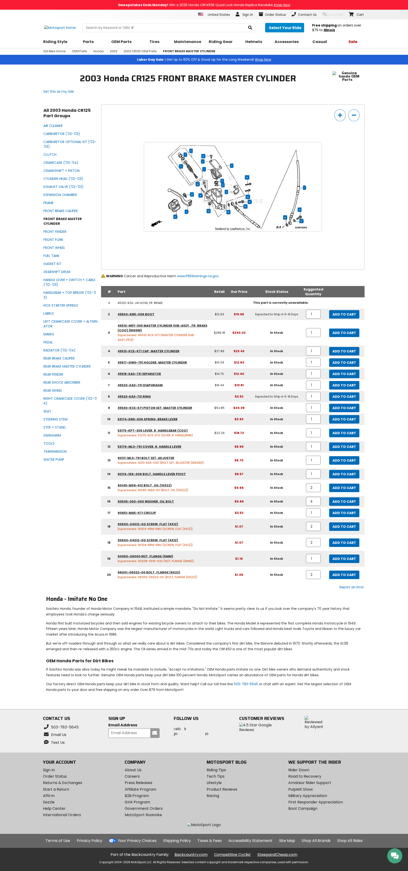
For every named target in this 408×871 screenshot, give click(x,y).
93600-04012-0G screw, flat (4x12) (148, 524)
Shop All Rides (350, 840)
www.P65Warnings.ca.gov (198, 276)
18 (203, 156)
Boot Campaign (302, 808)
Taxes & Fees (209, 840)
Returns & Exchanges (62, 782)
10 (200, 195)
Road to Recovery (304, 776)
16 (245, 206)
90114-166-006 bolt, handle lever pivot (152, 474)
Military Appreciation (307, 795)
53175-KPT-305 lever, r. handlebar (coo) (153, 431)
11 (186, 212)
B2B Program (137, 795)
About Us (133, 770)
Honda (98, 51)
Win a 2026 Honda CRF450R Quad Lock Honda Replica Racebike (204, 5)
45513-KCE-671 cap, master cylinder (148, 351)
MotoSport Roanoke (143, 815)
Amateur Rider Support (309, 782)
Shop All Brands (316, 840)
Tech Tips (216, 776)
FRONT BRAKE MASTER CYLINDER (189, 51)
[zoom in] (340, 115)
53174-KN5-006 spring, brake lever (148, 419)
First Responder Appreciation (315, 802)
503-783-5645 (246, 684)
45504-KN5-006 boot (136, 314)
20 (247, 177)
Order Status (55, 776)
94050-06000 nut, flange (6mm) (145, 556)
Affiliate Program (140, 789)
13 (192, 194)
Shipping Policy (177, 840)
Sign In (49, 770)
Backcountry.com (191, 854)
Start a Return (56, 789)
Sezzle (49, 802)
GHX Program (137, 802)
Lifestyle (214, 782)
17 (181, 166)
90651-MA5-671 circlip (137, 513)
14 (198, 184)
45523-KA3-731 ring (134, 396)
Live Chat (335, 14)
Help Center (54, 808)
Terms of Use (58, 840)
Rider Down (298, 770)
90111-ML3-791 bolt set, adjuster (146, 458)
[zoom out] (354, 115)
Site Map (287, 840)
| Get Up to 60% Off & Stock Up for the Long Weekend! (204, 59)
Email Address (122, 725)
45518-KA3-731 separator (139, 374)
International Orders (62, 815)
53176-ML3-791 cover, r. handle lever (149, 447)
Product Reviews (222, 789)
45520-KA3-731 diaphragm (140, 385)
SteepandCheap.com (277, 854)
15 (249, 202)
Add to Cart (344, 314)
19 (208, 211)
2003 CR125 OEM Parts (140, 51)
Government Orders (144, 808)
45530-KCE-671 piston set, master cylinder (155, 408)
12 (175, 217)
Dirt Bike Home (54, 51)
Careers (132, 776)
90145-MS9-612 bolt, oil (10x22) (145, 485)
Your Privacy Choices (137, 840)
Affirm (49, 795)
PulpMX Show (300, 789)
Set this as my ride (58, 91)
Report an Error (352, 587)
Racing (213, 795)
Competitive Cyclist (232, 854)
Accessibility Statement (250, 840)
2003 (113, 51)
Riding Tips (216, 770)
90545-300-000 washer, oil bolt (146, 501)
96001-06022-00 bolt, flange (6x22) (149, 572)
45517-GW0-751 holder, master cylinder (152, 362)
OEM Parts (79, 51)
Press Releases (138, 782)
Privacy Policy (89, 840)
